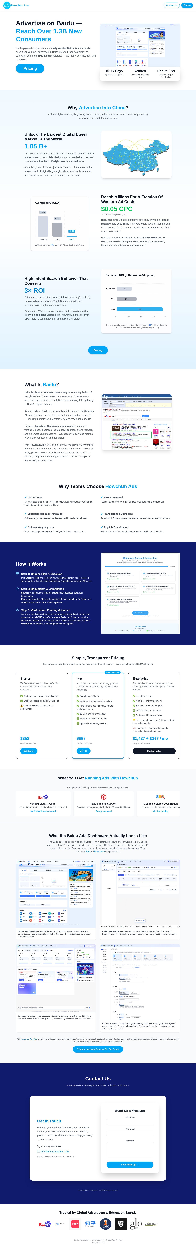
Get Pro (83, 751)
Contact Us (171, 5)
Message (130, 1140)
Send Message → (130, 1165)
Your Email (130, 1129)
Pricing (187, 5)
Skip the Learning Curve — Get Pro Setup (98, 1049)
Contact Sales (154, 751)
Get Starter (28, 751)
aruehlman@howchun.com (55, 1151)
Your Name (130, 1117)
